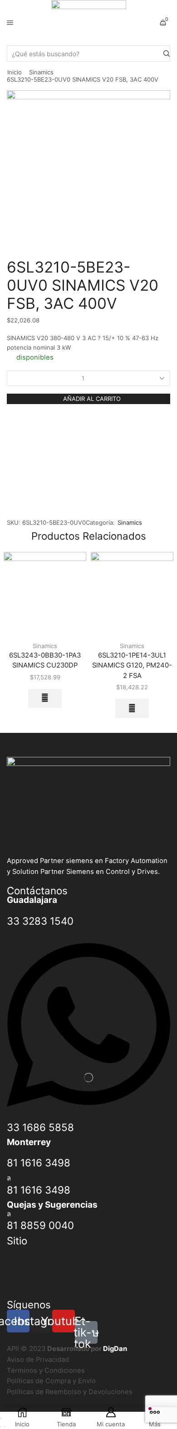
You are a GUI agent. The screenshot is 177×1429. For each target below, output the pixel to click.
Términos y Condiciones (46, 1370)
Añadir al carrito (92, 398)
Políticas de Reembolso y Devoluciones (70, 1392)
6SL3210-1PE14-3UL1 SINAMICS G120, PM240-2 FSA (132, 665)
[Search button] (166, 53)
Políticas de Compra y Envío (51, 1381)
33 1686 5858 (40, 1127)
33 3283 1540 (40, 921)
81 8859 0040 (40, 1225)
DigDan (115, 1349)
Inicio (14, 72)
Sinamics (41, 72)
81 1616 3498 (38, 1162)
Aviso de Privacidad (38, 1360)
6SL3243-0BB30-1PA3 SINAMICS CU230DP (45, 660)
